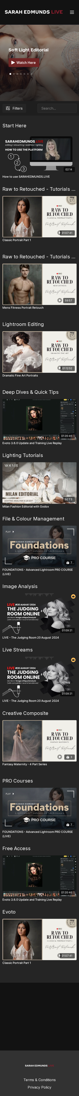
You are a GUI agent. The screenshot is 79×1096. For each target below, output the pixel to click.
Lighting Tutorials (22, 455)
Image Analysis (20, 586)
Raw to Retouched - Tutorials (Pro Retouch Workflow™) (39, 189)
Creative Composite (25, 713)
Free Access (16, 848)
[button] (14, 74)
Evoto (9, 912)
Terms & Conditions (39, 1080)
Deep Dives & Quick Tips (30, 392)
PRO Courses (17, 781)
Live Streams (17, 650)
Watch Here (26, 62)
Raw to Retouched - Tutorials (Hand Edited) (39, 256)
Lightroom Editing (23, 324)
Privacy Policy (39, 1087)
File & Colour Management (33, 519)
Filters (18, 108)
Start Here (14, 125)
